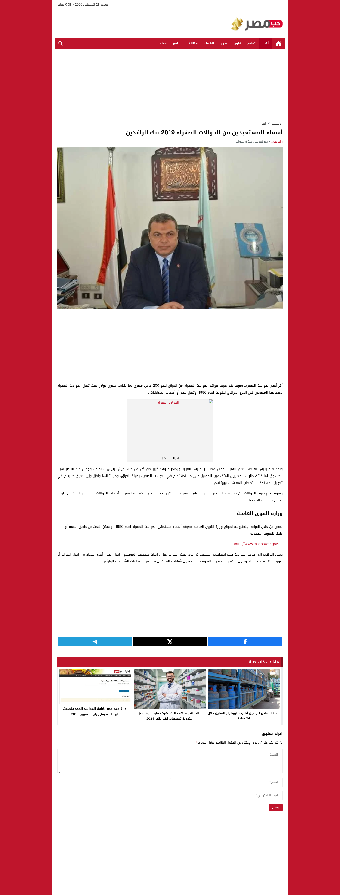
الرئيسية (278, 43)
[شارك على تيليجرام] (95, 641)
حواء (163, 43)
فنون (237, 43)
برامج (177, 43)
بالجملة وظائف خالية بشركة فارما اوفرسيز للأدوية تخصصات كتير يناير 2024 (170, 716)
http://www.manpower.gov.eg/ (258, 544)
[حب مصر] (170, 24)
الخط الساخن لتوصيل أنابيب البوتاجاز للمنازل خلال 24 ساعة (244, 715)
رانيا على (277, 141)
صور (224, 43)
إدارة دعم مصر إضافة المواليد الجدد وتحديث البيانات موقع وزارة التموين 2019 (95, 711)
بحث (60, 43)
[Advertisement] (170, 85)
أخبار (265, 43)
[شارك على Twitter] (170, 641)
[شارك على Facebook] (245, 641)
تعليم (251, 43)
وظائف (192, 43)
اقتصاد (209, 43)
